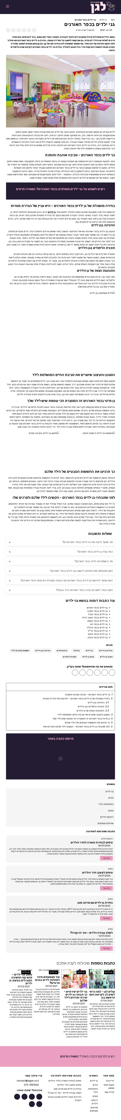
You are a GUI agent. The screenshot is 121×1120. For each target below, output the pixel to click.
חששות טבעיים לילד (20, 650)
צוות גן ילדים (88, 657)
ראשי (113, 20)
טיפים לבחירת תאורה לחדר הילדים (64, 1080)
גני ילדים (103, 20)
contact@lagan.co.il (28, 1080)
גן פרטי (76, 650)
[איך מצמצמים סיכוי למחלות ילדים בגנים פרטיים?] (47, 971)
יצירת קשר (109, 1092)
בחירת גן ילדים (106, 650)
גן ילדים (52, 212)
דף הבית (110, 1080)
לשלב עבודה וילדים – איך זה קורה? (64, 1092)
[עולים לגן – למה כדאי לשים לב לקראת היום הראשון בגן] (102, 978)
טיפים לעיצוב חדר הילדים (69, 1084)
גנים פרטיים (62, 650)
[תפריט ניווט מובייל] (7, 6)
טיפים (110, 869)
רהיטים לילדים (107, 839)
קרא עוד (106, 858)
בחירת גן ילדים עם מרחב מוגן (67, 1088)
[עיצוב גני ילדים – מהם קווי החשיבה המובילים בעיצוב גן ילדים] (25, 970)
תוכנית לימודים (69, 657)
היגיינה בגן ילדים (42, 650)
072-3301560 (31, 1084)
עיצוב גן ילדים (106, 657)
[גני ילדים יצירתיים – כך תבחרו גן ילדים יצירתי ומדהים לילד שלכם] (74, 978)
